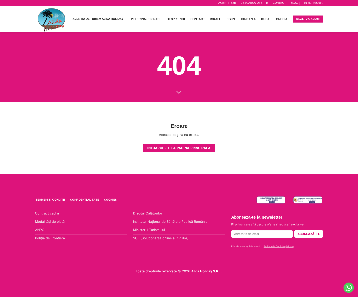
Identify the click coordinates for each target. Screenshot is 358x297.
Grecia (282, 19)
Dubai (265, 19)
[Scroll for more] (179, 92)
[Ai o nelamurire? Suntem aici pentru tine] (348, 288)
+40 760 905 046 (312, 3)
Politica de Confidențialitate (279, 246)
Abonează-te (309, 234)
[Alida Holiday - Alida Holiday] (51, 19)
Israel (215, 19)
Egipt (231, 19)
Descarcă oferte (254, 2)
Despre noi (176, 19)
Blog (294, 2)
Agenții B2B (227, 2)
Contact (279, 2)
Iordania (248, 19)
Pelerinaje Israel (146, 19)
